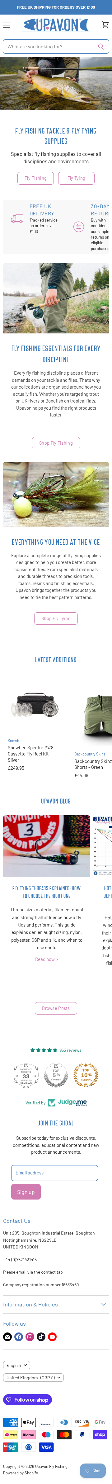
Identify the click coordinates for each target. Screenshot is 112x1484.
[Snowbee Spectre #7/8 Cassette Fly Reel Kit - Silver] (35, 706)
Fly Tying (77, 178)
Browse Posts (56, 1008)
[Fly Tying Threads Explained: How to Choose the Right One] (46, 846)
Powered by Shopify (20, 1472)
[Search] (101, 46)
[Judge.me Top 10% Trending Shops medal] (85, 1075)
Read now (45, 959)
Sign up (26, 1191)
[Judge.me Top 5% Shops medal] (56, 1075)
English (14, 1365)
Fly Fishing (36, 178)
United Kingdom (31, 1377)
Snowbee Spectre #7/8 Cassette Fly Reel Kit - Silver (31, 753)
